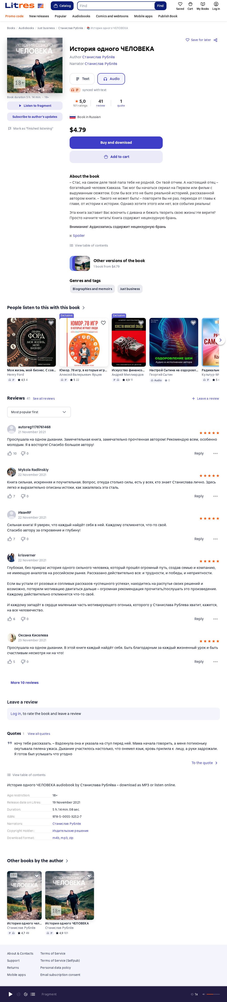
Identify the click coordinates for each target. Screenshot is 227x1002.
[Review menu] (215, 452)
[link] (107, 426)
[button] (80, 102)
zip (71, 837)
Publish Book (167, 16)
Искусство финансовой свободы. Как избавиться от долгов (129, 369)
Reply (199, 452)
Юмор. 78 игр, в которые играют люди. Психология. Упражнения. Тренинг (83, 369)
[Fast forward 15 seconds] (25, 994)
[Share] (216, 40)
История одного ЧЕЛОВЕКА (67, 929)
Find (160, 6)
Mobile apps (143, 16)
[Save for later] (51, 322)
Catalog (65, 6)
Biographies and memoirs (92, 288)
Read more (125, 964)
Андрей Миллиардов (128, 374)
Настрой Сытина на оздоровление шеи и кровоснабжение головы (173, 369)
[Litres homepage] (24, 6)
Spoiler (79, 235)
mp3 (64, 837)
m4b (56, 837)
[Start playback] (10, 994)
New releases (39, 16)
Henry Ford (15, 374)
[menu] (39, 411)
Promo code (14, 16)
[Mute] (204, 994)
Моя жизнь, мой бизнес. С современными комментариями (31, 369)
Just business (130, 288)
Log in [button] (16, 712)
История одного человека (24, 929)
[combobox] (116, 6)
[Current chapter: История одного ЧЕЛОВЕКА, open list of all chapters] (32, 994)
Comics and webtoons (112, 16)
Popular (61, 16)
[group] (113, 428)
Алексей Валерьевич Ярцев (80, 374)
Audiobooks (81, 16)
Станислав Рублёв (67, 823)
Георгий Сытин (160, 374)
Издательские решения (70, 830)
